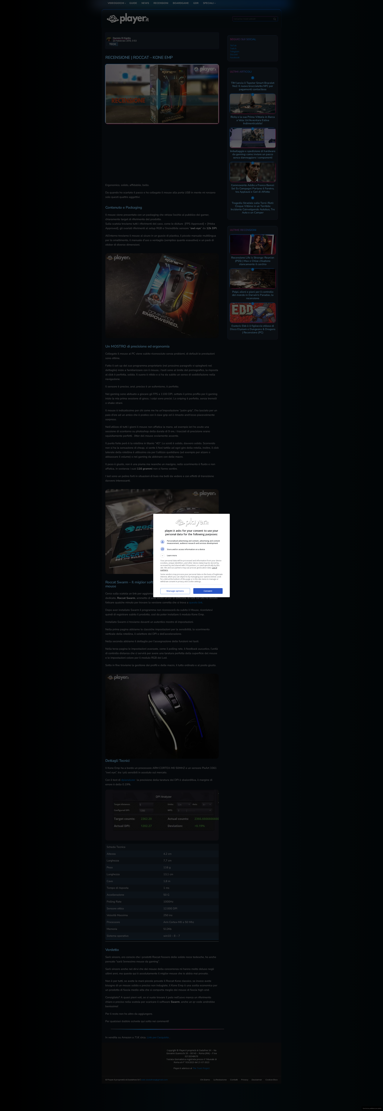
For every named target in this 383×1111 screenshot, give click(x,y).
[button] (191, 555)
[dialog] (191, 555)
